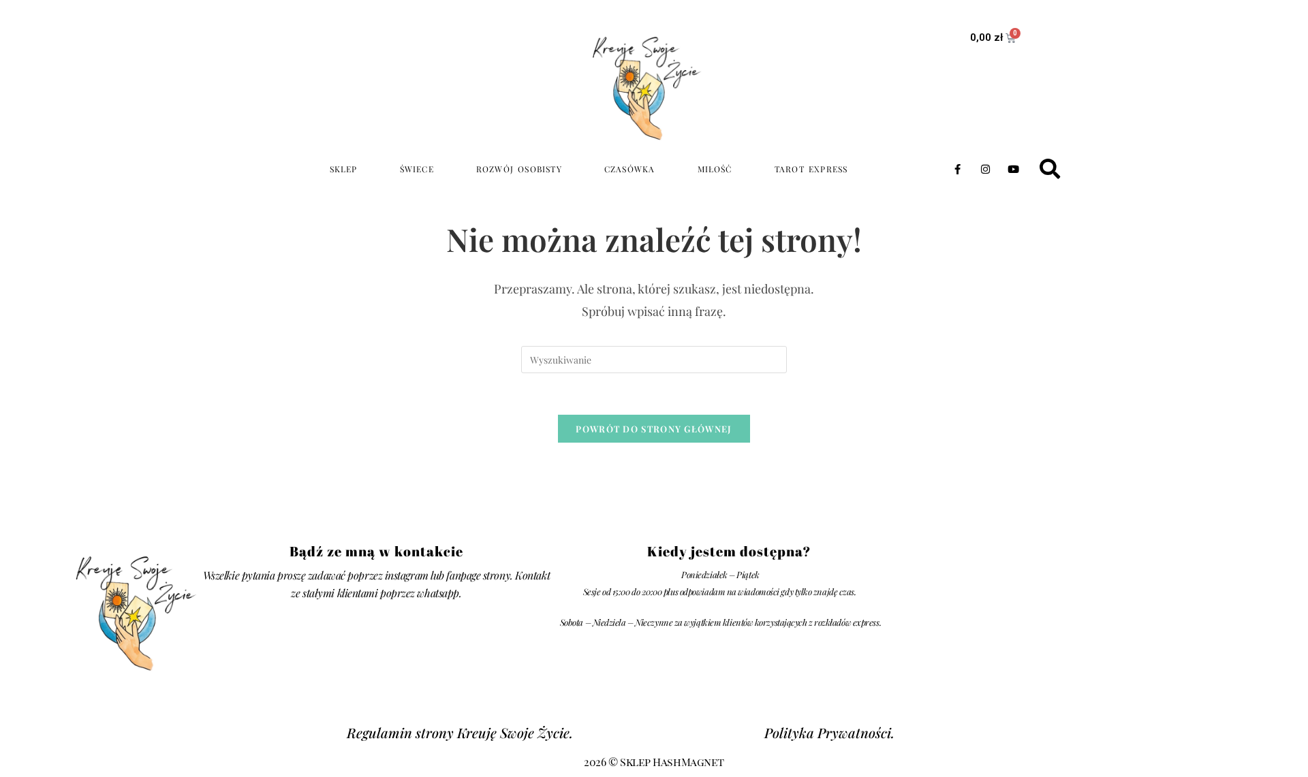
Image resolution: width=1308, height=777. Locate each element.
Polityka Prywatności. (829, 732)
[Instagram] (985, 169)
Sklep (344, 168)
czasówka (629, 168)
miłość (715, 168)
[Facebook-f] (957, 169)
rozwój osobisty (519, 168)
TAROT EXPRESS (811, 168)
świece (417, 168)
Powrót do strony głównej (654, 428)
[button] (1049, 169)
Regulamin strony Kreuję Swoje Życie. (460, 732)
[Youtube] (1013, 169)
